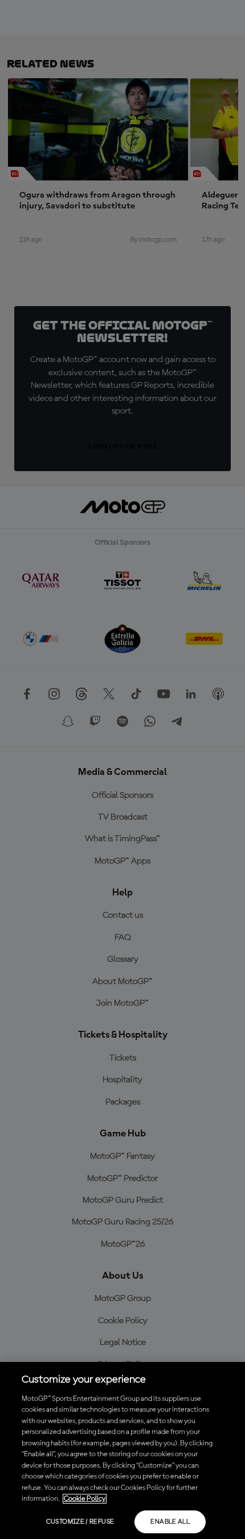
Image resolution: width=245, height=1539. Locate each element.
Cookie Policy (84, 1498)
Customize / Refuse (80, 1521)
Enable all (170, 1521)
